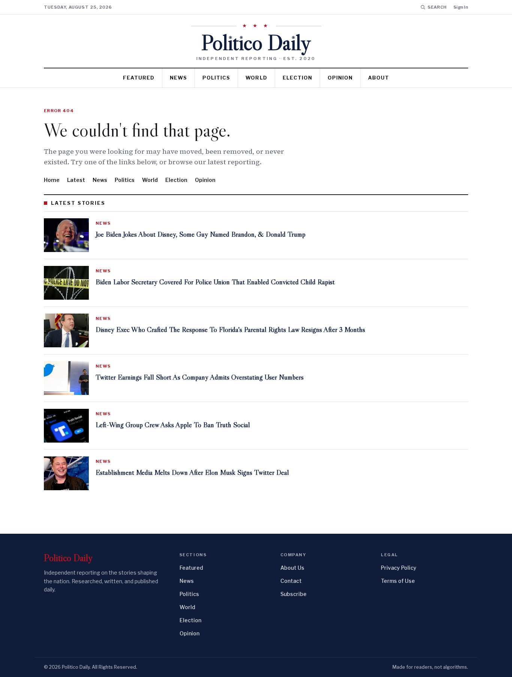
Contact (291, 581)
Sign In (461, 7)
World (256, 78)
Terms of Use (398, 581)
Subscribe (293, 594)
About (378, 78)
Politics (216, 78)
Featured (138, 78)
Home (52, 180)
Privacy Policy (398, 567)
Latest (76, 180)
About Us (292, 567)
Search (437, 7)
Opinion (340, 78)
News (178, 78)
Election (297, 78)
